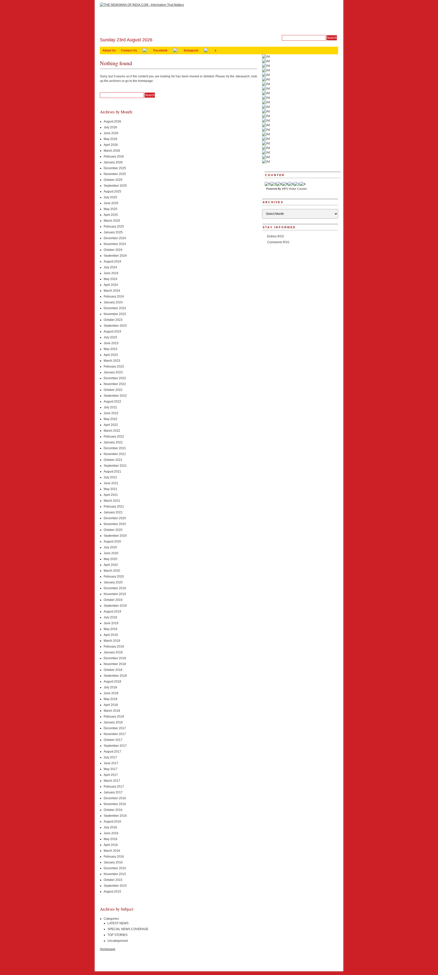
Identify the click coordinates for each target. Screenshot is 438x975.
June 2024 (111, 273)
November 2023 (115, 314)
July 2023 (110, 337)
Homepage (107, 949)
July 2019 (110, 617)
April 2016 (111, 845)
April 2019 (111, 635)
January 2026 (113, 162)
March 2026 (112, 150)
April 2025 (111, 215)
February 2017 (114, 786)
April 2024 (111, 285)
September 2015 (115, 885)
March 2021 (112, 500)
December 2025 (115, 168)
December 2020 (115, 518)
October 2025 (113, 180)
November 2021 (115, 454)
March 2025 (112, 220)
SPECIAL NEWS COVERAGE (127, 929)
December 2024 (115, 238)
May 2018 (110, 699)
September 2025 (115, 185)
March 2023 (112, 360)
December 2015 (115, 868)
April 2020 (111, 565)
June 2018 (111, 693)
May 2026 (110, 139)
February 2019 (114, 646)
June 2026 (111, 133)
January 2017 (113, 792)
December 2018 (115, 658)
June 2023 (111, 343)
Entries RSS (275, 236)
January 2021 (113, 512)
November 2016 (115, 804)
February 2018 (114, 716)
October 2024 (113, 250)
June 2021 (111, 483)
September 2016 (115, 815)
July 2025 (110, 197)
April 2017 (111, 775)
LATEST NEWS (118, 923)
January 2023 (113, 372)
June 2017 (111, 763)
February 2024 (114, 296)
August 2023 (112, 331)
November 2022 (115, 384)
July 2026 (110, 127)
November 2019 (115, 594)
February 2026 (114, 156)
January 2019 (113, 652)
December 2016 (115, 798)
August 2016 (112, 821)
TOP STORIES (117, 935)
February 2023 (114, 366)
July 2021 (110, 477)
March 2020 (112, 570)
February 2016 (114, 856)
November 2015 (115, 874)
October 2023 (113, 320)
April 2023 (111, 355)
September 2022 (115, 395)
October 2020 (113, 530)
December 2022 (115, 378)
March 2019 (112, 640)
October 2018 (113, 670)
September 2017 (115, 745)
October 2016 (113, 810)
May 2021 (110, 489)
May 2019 (110, 629)
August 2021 (112, 471)
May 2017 (110, 769)
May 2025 (110, 209)
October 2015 (113, 880)
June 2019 (111, 623)
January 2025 (113, 232)
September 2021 (115, 465)
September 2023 (115, 325)
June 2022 (111, 413)
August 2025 (112, 191)
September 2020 (115, 535)
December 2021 (115, 448)
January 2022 (113, 442)
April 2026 (111, 145)
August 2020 (112, 541)
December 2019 (115, 588)
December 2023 (115, 308)
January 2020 (113, 582)
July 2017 (110, 757)
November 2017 (115, 734)
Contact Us (129, 50)
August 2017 (112, 751)
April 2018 (111, 705)
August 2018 (112, 681)
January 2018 (113, 722)
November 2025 (115, 174)
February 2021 (114, 506)
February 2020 (114, 576)
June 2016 (111, 833)
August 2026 (112, 121)
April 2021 (111, 495)
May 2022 (110, 419)
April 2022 (111, 425)
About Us (109, 50)
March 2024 (112, 290)
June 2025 (111, 203)
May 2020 (110, 559)
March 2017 (112, 780)
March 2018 (112, 710)
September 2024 (115, 255)
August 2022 (112, 401)
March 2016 (112, 850)
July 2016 (110, 827)
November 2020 (115, 524)
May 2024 (110, 279)
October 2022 (113, 390)
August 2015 (112, 891)
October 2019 (113, 600)
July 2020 (110, 547)
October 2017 (113, 740)
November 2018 (115, 664)
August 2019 (112, 611)
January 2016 (113, 862)
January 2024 (113, 302)
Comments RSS (278, 242)
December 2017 (115, 728)
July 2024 (110, 267)
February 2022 (114, 436)
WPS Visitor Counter (294, 188)
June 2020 (111, 553)
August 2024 (112, 261)
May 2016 (110, 839)
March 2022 (112, 430)
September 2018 (115, 675)
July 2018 (110, 687)
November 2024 (115, 244)
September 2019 (115, 605)
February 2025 (114, 226)
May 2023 (110, 349)
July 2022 (110, 407)
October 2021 (113, 460)
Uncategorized (117, 941)
